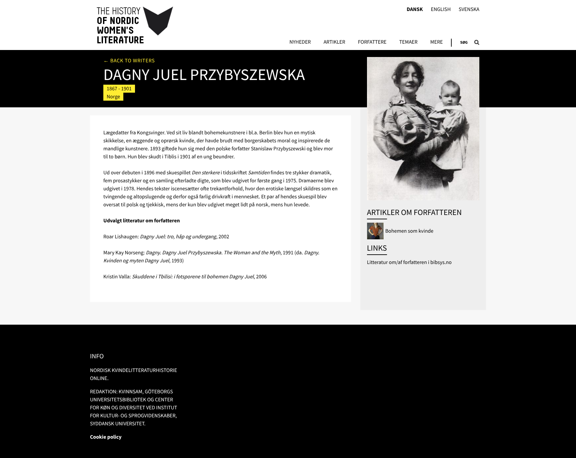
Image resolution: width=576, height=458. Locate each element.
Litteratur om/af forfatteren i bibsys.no (409, 262)
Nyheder (300, 42)
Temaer (408, 42)
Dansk (415, 9)
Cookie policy (106, 437)
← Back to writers (129, 60)
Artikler (334, 42)
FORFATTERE (372, 42)
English (441, 9)
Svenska (469, 9)
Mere (436, 42)
